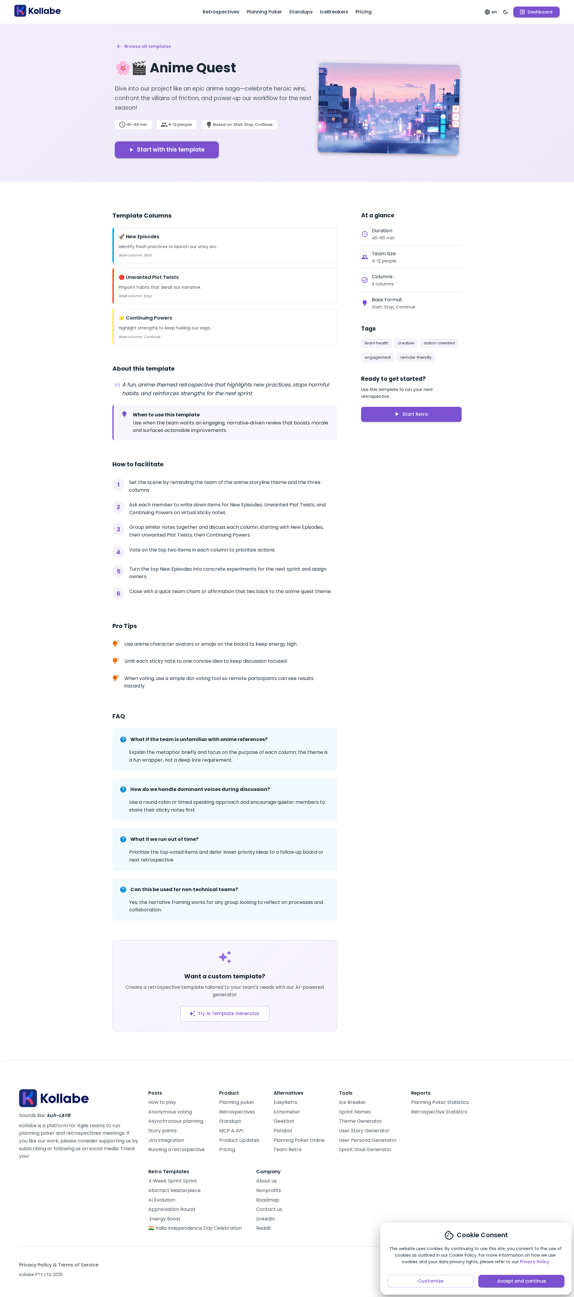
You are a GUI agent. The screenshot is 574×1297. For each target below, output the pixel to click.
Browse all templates (147, 46)
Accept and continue (521, 1281)
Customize (430, 1281)
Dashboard (540, 12)
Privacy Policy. (535, 1262)
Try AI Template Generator (228, 1013)
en (494, 12)
